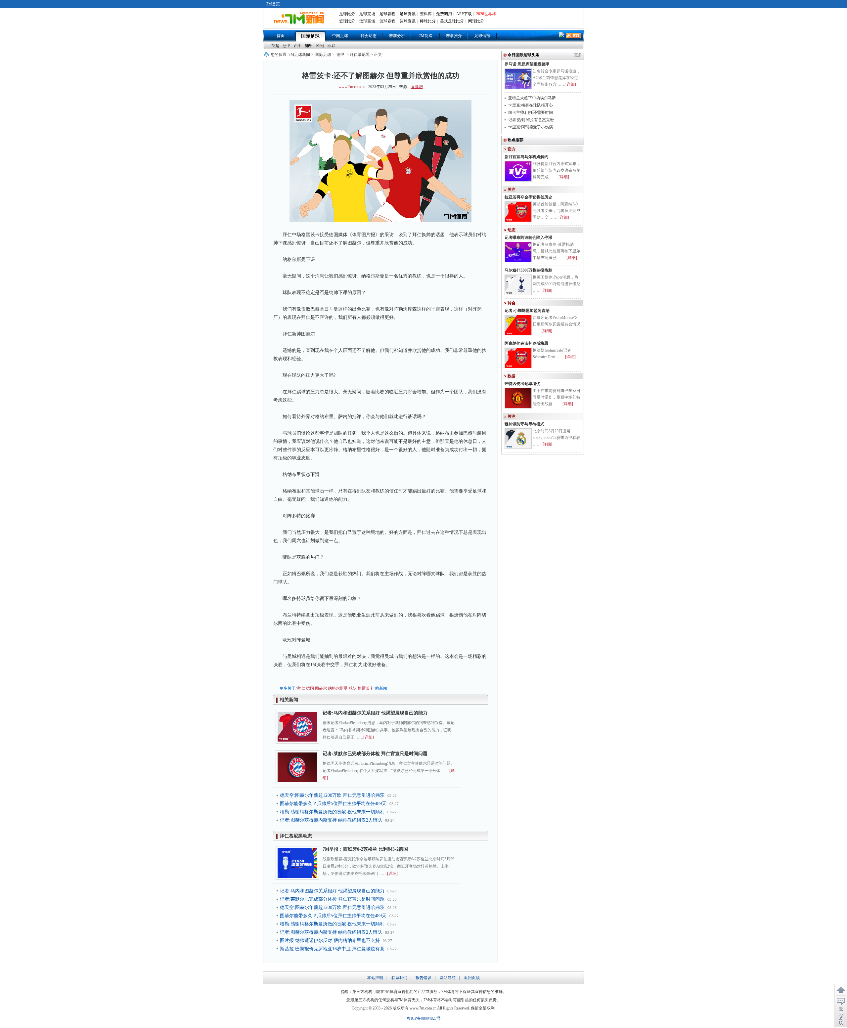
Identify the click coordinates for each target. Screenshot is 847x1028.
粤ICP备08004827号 (424, 1018)
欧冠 (320, 45)
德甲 (309, 45)
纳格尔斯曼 (338, 688)
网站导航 (448, 977)
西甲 (298, 45)
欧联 (331, 45)
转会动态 (369, 35)
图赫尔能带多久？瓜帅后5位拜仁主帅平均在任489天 (333, 803)
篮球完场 (367, 21)
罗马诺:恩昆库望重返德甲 (527, 64)
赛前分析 (397, 35)
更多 (578, 55)
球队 (353, 688)
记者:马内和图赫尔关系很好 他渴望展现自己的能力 (375, 712)
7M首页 (273, 4)
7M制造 (425, 35)
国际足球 (310, 36)
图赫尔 (321, 688)
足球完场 (367, 14)
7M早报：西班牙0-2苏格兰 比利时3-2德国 (365, 849)
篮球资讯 (408, 21)
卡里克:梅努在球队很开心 (530, 105)
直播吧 (417, 86)
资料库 (426, 14)
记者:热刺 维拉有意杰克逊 (531, 119)
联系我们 (399, 977)
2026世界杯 (486, 14)
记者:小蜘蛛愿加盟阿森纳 (527, 310)
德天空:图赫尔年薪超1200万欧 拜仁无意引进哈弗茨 (332, 795)
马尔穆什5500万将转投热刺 (528, 270)
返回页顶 (472, 977)
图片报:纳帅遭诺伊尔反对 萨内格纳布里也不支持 (330, 940)
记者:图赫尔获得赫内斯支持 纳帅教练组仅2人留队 (331, 820)
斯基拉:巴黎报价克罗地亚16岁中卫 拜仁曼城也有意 (332, 948)
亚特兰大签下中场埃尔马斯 (532, 98)
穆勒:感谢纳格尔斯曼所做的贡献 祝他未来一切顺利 (332, 811)
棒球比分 (428, 21)
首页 (281, 35)
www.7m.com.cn (351, 86)
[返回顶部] (840, 990)
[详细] (368, 737)
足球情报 (482, 35)
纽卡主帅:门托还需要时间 (530, 112)
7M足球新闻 (299, 54)
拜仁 (301, 688)
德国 (310, 688)
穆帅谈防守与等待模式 (524, 424)
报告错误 (423, 977)
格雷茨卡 (366, 688)
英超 (275, 45)
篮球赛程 (387, 21)
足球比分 (347, 14)
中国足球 (340, 35)
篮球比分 (347, 21)
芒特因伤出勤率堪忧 (522, 383)
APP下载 (464, 14)
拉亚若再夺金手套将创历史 (528, 197)
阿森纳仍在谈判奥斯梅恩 (526, 343)
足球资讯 (408, 14)
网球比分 (476, 21)
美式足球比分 (452, 21)
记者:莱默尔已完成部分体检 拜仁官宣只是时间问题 (375, 753)
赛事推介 (454, 35)
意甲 (286, 45)
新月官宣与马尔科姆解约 (526, 156)
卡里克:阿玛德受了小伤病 (530, 127)
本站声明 (375, 977)
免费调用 (444, 14)
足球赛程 (387, 14)
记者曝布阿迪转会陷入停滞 (528, 237)
